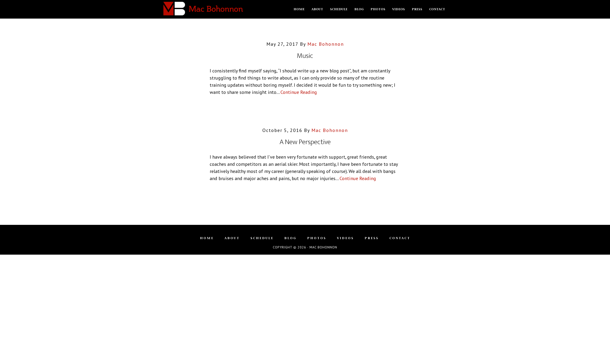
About (232, 238)
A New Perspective (305, 142)
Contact (399, 238)
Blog (290, 238)
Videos (345, 238)
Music (305, 56)
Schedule (262, 238)
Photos (316, 238)
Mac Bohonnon (202, 9)
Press (372, 238)
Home (207, 238)
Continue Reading (298, 92)
